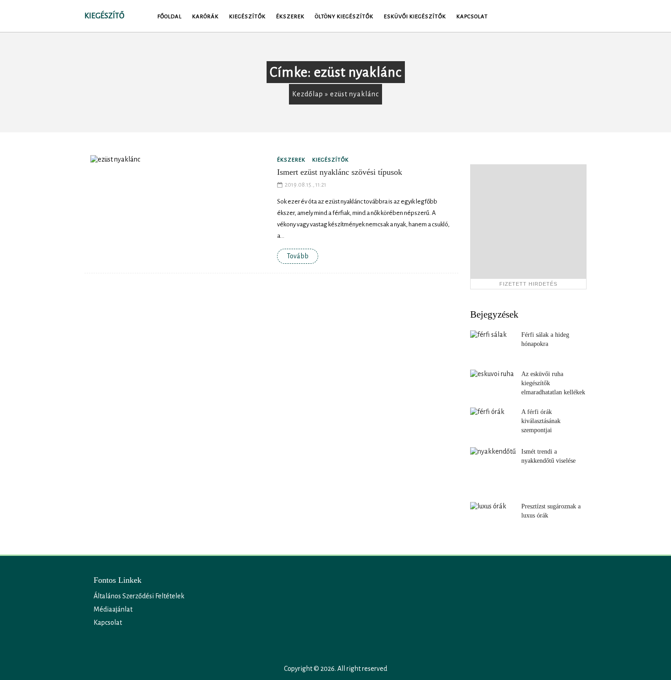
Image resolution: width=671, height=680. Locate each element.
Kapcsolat (472, 17)
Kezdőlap (307, 94)
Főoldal (169, 17)
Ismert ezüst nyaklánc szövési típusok (339, 172)
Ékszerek (290, 17)
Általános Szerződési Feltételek (139, 596)
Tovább (298, 256)
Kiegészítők (247, 17)
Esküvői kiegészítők (415, 17)
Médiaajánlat (113, 609)
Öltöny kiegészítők (344, 17)
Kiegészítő (104, 16)
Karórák (205, 17)
